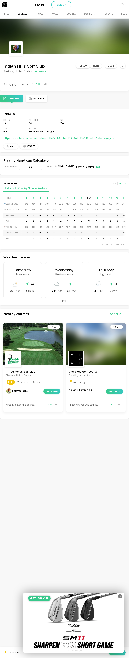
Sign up (61, 4)
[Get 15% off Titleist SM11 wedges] (73, 623)
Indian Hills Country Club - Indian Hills (26, 188)
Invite (95, 65)
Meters (122, 183)
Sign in (39, 4)
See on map (39, 71)
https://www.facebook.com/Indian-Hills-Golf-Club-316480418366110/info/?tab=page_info (59, 138)
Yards (113, 183)
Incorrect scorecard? (113, 244)
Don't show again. (74, 650)
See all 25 (116, 314)
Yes (38, 84)
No (45, 84)
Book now (52, 391)
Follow (82, 65)
